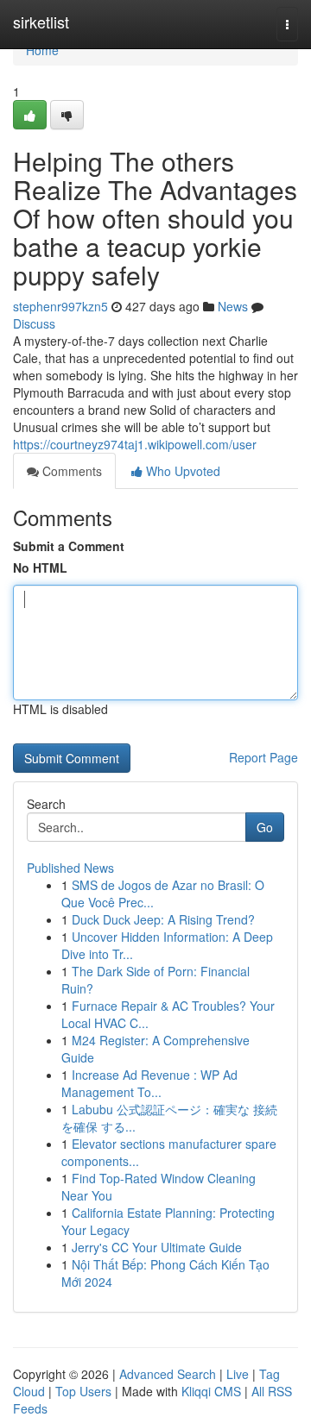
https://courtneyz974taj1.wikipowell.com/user (135, 444)
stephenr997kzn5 (60, 306)
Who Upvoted (181, 471)
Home (42, 50)
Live (237, 1374)
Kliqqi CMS (211, 1391)
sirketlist (41, 21)
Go (265, 827)
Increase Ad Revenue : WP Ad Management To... (149, 1083)
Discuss (34, 323)
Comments (70, 471)
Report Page (263, 757)
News (233, 306)
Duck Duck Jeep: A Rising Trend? (163, 919)
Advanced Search (167, 1374)
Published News (70, 867)
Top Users (83, 1391)
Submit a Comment (68, 546)
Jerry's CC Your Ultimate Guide (157, 1247)
